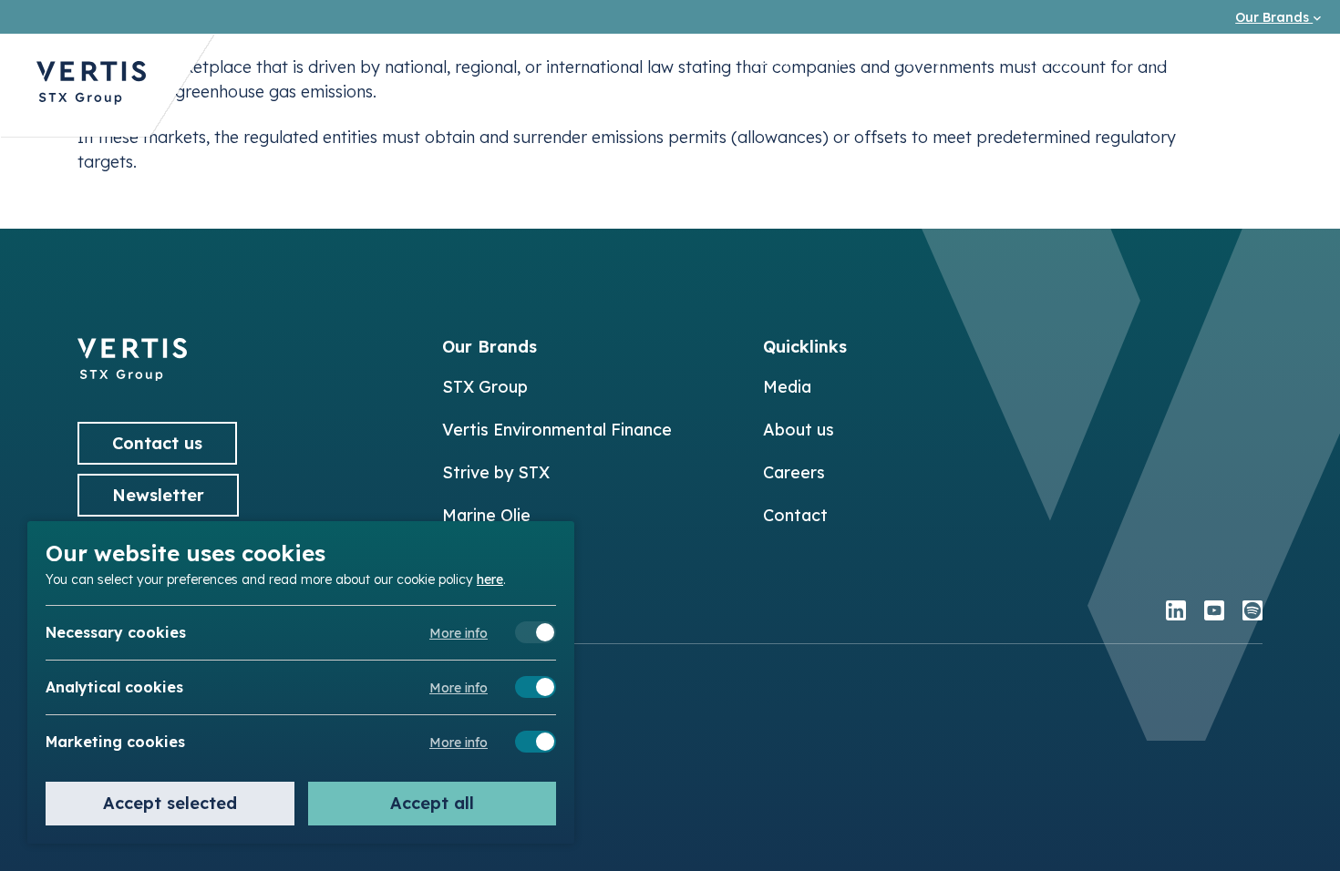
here (490, 578)
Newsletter (158, 495)
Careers (1149, 58)
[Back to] (132, 374)
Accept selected (170, 803)
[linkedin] (1176, 612)
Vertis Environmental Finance (557, 429)
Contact (795, 515)
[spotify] (1252, 612)
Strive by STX (496, 472)
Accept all (432, 803)
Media (1049, 58)
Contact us (1269, 58)
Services (926, 58)
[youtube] (1214, 612)
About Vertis (797, 58)
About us (798, 429)
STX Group (485, 386)
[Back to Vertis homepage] (91, 85)
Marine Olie (486, 515)
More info (458, 633)
